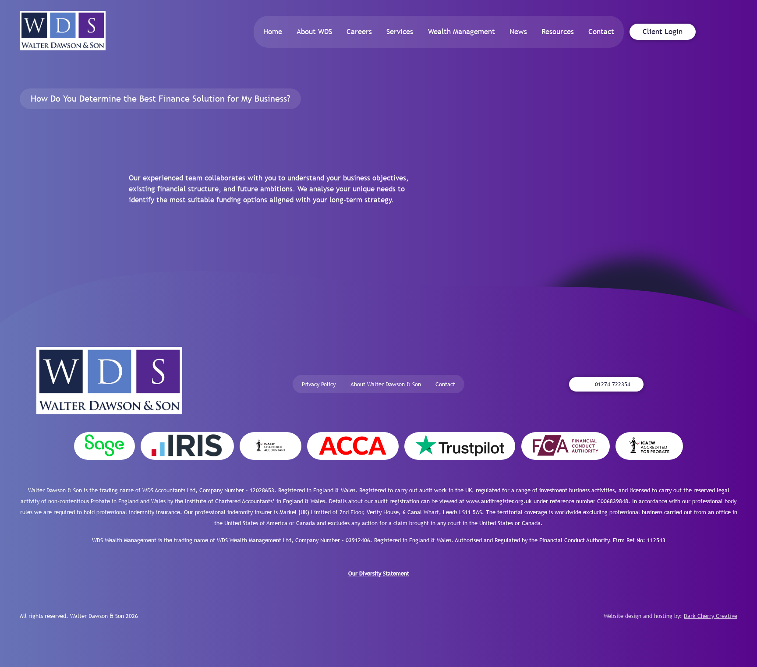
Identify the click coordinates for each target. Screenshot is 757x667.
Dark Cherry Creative (710, 616)
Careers (359, 31)
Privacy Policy (319, 384)
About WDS (314, 31)
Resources (557, 31)
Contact (601, 31)
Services (399, 31)
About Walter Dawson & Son (385, 384)
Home (272, 31)
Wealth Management (461, 31)
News (518, 31)
